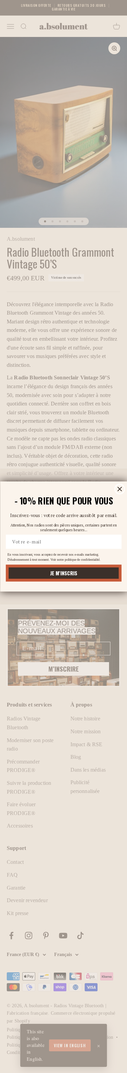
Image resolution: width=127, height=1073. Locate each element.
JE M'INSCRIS (63, 573)
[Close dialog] (119, 489)
